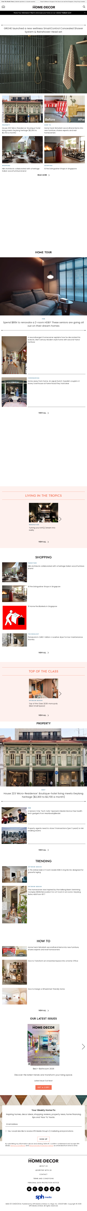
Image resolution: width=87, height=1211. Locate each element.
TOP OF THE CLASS (43, 671)
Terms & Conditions (17, 1146)
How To (47, 125)
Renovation (34, 525)
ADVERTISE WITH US (43, 1170)
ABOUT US (43, 1166)
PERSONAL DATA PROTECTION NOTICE (43, 1182)
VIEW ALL (42, 413)
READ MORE (42, 175)
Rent (43, 790)
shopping (43, 557)
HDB (43, 319)
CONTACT (43, 1174)
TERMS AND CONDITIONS (43, 1178)
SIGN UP (43, 1139)
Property (6, 125)
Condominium (33, 378)
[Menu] (3, 7)
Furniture (32, 563)
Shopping (6, 166)
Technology (33, 634)
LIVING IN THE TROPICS (43, 495)
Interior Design (36, 701)
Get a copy (44, 1087)
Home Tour (43, 252)
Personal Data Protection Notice (41, 1146)
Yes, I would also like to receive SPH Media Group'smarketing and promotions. (41, 1131)
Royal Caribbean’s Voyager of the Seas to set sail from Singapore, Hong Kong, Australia (42, 1)
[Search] (84, 6)
